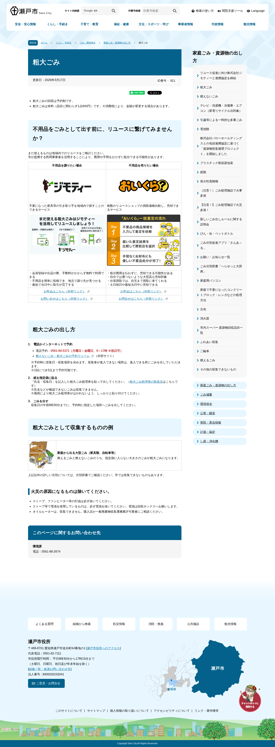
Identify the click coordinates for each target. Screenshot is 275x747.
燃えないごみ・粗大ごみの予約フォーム (63, 356)
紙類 (203, 172)
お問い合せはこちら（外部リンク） (64, 298)
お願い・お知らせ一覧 (215, 257)
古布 (203, 309)
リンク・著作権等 (207, 710)
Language (258, 10)
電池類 (204, 129)
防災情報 (119, 624)
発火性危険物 (209, 181)
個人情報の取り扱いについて (129, 710)
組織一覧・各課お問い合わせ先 (50, 669)
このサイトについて (68, 710)
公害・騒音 (207, 413)
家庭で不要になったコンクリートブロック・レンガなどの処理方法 (221, 295)
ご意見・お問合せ (48, 683)
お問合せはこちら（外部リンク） (141, 298)
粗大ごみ (206, 87)
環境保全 (206, 404)
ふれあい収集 (209, 342)
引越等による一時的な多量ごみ (221, 119)
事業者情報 (185, 24)
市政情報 (218, 24)
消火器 (204, 318)
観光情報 (250, 24)
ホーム (44, 42)
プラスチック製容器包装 (216, 163)
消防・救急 (156, 624)
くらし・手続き (57, 24)
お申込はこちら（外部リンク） (64, 291)
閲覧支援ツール (232, 10)
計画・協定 (207, 431)
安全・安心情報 (25, 24)
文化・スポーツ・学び (154, 24)
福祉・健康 (121, 24)
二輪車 (204, 351)
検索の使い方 (205, 10)
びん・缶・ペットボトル (216, 233)
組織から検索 (82, 624)
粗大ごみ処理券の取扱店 (146, 381)
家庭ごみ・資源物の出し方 (117, 42)
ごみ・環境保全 (87, 42)
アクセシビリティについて (172, 710)
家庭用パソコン (210, 280)
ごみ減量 (206, 394)
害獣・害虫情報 (210, 422)
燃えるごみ (207, 360)
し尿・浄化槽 (209, 441)
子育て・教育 (89, 24)
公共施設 (193, 624)
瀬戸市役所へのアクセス (103, 648)
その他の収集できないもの (218, 369)
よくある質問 (45, 624)
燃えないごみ (209, 96)
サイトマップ (96, 710)
